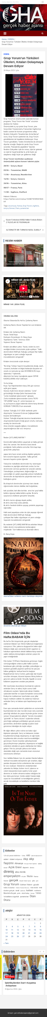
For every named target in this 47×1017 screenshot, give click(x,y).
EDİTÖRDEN (10, 977)
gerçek (13, 880)
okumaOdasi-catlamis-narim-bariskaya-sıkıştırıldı (23, 596)
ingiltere (36, 206)
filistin (30, 876)
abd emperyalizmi (36, 855)
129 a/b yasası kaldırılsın (12, 855)
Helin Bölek (34, 888)
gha (17, 70)
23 (40, 933)
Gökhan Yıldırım (26, 885)
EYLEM (23, 876)
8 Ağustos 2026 (11, 989)
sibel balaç (25, 893)
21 (29, 933)
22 (35, 933)
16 (40, 930)
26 (18, 936)
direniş (9, 871)
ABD (28, 855)
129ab (23, 855)
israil (17, 890)
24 (6, 936)
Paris (18, 208)
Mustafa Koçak (10, 893)
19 (18, 933)
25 (12, 936)
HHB (40, 888)
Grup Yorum (27, 206)
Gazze (6, 881)
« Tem (6, 943)
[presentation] (40, 951)
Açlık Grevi (15, 867)
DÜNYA (6, 54)
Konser (12, 208)
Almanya (19, 863)
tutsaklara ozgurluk (11, 896)
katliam (29, 890)
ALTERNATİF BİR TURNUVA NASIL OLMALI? (23, 230)
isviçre (6, 208)
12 (18, 930)
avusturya (12, 206)
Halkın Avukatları (9, 888)
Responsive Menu (42, 2)
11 (12, 930)
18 (12, 933)
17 (6, 933)
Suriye (32, 893)
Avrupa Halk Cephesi (30, 864)
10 (6, 930)
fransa (19, 206)
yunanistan (24, 208)
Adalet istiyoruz (16, 859)
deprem (26, 867)
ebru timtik (20, 872)
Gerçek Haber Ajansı (25, 881)
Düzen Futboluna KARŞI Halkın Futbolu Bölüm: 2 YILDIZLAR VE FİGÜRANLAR (24, 221)
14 (29, 930)
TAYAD (38, 893)
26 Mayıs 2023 (9, 70)
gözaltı (36, 885)
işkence (22, 890)
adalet (6, 859)
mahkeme (37, 890)
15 (35, 930)
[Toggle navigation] (5, 33)
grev (37, 881)
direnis (32, 868)
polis (18, 893)
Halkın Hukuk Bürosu (22, 888)
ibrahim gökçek (9, 890)
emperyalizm (12, 876)
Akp (25, 859)
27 (23, 936)
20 (23, 933)
